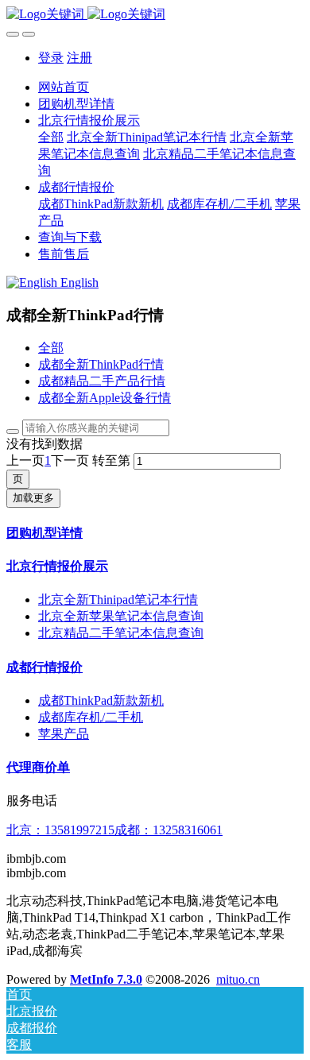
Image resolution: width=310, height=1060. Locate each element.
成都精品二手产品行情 (101, 381)
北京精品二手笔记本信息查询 (120, 633)
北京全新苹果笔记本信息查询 (120, 616)
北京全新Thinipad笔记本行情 (118, 599)
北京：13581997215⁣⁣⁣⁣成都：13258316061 (114, 830)
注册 (79, 57)
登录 (51, 57)
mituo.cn (238, 979)
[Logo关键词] (155, 14)
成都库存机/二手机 (90, 717)
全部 (51, 137)
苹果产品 (63, 734)
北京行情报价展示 (57, 566)
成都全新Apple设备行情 (104, 397)
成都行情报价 (44, 667)
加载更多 (33, 498)
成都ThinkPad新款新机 (101, 700)
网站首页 (63, 87)
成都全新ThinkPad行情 (101, 364)
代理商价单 (38, 767)
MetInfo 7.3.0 (106, 979)
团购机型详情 (44, 533)
